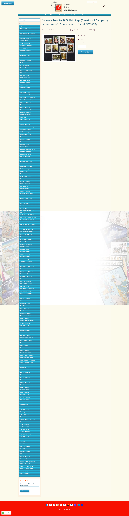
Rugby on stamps (24, 392)
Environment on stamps (26, 166)
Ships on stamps (24, 409)
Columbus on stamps (25, 122)
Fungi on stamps (24, 203)
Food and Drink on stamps (26, 193)
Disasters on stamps (25, 141)
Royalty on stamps (25, 389)
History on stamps (25, 251)
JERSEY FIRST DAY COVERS (27, 227)
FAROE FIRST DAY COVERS (27, 219)
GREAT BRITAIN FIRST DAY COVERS (27, 211)
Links (82, 14)
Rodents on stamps (25, 384)
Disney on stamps (24, 144)
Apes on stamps (24, 40)
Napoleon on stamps (25, 313)
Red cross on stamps (25, 370)
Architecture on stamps (26, 45)
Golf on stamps (24, 237)
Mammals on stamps (25, 281)
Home (46, 14)
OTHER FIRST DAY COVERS (27, 234)
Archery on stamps (25, 43)
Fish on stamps (24, 186)
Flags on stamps (24, 188)
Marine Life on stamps (26, 291)
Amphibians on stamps (26, 31)
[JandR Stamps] (56, 6)
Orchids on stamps (25, 323)
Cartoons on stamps (25, 87)
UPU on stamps (24, 454)
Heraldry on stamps (25, 246)
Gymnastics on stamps (26, 239)
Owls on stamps (24, 328)
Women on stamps (25, 463)
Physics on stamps (25, 343)
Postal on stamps (24, 350)
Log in (89, 2)
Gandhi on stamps (24, 206)
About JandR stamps (64, 14)
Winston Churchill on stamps (27, 461)
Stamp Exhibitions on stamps (27, 419)
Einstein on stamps (25, 156)
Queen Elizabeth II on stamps (27, 360)
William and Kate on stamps (27, 458)
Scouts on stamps (24, 399)
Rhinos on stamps (24, 380)
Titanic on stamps (24, 429)
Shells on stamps (24, 407)
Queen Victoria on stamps (26, 362)
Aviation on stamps (25, 58)
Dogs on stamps (24, 146)
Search (61, 509)
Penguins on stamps (25, 335)
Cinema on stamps (25, 119)
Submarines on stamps (26, 421)
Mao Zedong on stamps (26, 283)
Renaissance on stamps (26, 375)
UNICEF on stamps (25, 446)
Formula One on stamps (26, 198)
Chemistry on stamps (25, 102)
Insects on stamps (25, 259)
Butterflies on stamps (25, 82)
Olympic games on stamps (27, 320)
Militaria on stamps (25, 301)
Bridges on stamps (25, 77)
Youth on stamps (24, 473)
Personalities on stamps (26, 340)
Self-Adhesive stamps (25, 402)
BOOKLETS (23, 72)
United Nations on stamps (26, 449)
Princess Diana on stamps (26, 357)
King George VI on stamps (26, 274)
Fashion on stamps (25, 181)
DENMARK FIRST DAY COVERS (28, 217)
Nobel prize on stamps (26, 315)
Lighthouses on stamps (26, 276)
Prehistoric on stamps (25, 352)
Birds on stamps (24, 68)
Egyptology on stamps (25, 154)
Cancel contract (7, 3)
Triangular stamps (24, 439)
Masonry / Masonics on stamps (28, 296)
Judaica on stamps (25, 264)
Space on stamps (24, 414)
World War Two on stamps (27, 468)
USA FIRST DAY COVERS (26, 232)
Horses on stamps (25, 256)
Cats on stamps (24, 90)
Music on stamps (24, 308)
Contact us (76, 14)
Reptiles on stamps (25, 377)
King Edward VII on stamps (27, 266)
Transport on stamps (25, 434)
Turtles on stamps (24, 441)
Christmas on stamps (25, 112)
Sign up (94, 2)
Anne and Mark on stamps (26, 38)
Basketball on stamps (25, 60)
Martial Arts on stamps (26, 293)
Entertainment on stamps (26, 164)
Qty (79, 44)
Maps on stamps (24, 286)
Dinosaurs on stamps (25, 137)
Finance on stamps (25, 183)
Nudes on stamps (24, 318)
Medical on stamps (25, 298)
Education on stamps (25, 151)
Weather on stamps (25, 456)
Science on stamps (25, 397)
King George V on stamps (26, 271)
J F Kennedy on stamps (26, 261)
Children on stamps (25, 107)
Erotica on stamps (24, 169)
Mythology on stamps (25, 310)
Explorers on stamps (25, 174)
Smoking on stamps (25, 412)
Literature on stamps (25, 278)
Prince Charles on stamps (26, 355)
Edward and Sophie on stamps (27, 149)
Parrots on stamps (25, 330)
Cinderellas (23, 117)
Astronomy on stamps (25, 55)
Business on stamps (25, 80)
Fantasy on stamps (25, 178)
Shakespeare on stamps (26, 404)
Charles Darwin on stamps (26, 100)
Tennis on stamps (24, 426)
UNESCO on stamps (25, 444)
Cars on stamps (24, 85)
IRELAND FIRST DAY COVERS (27, 224)
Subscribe (24, 491)
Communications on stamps (27, 127)
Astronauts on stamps (25, 53)
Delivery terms (53, 14)
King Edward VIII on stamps (27, 269)
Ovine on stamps (24, 325)
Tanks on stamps (24, 424)
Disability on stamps (25, 139)
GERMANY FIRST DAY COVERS (28, 222)
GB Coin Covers (24, 208)
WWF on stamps (24, 471)
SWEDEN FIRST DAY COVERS (27, 229)
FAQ (71, 14)
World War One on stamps (26, 466)
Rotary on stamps (24, 387)
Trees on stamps (24, 436)
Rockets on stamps (25, 382)
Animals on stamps (25, 35)
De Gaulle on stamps (25, 134)
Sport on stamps (24, 417)
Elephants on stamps (25, 159)
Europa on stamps (24, 171)
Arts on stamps (24, 48)
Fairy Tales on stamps (25, 176)
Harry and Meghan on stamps (27, 241)
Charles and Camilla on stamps (28, 95)
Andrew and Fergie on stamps (27, 33)
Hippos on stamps (24, 249)
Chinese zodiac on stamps (27, 109)
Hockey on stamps (25, 254)
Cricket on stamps (24, 132)
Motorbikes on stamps (26, 306)
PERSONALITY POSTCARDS (27, 338)
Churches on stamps (25, 114)
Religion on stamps (25, 372)
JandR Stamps (64, 513)
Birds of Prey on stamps (26, 70)
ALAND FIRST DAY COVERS (27, 214)
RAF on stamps (24, 365)
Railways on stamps (25, 367)
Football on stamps (25, 196)
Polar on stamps (24, 345)
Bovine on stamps (24, 75)
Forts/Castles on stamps (26, 201)
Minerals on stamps (25, 303)
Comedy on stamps (25, 124)
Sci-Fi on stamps (24, 394)
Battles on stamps (24, 63)
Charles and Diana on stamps (27, 97)
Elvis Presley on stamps (26, 161)
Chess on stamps (24, 105)
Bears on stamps (24, 65)
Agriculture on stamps (25, 26)
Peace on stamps (24, 333)
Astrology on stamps (25, 50)
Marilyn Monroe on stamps (27, 288)
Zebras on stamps (24, 476)
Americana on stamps (25, 28)
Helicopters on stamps (26, 244)
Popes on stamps (24, 347)
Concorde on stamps (25, 129)
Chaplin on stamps (25, 92)
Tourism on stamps (25, 431)
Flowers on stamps (25, 191)
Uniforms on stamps (25, 451)
